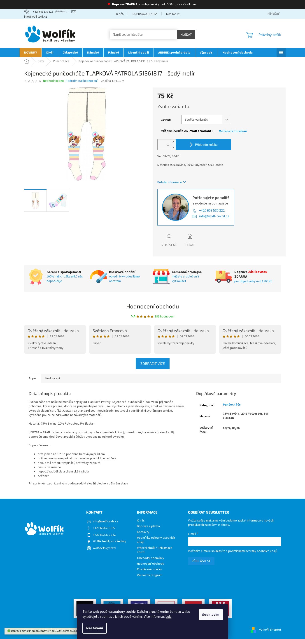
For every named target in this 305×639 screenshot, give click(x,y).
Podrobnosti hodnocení (82, 81)
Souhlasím (210, 614)
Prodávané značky (149, 569)
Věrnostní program (149, 575)
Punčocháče (232, 404)
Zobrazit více (152, 363)
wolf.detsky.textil (104, 548)
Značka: (112, 81)
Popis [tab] (32, 378)
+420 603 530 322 (212, 210)
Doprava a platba (145, 14)
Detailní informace (169, 182)
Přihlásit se (201, 561)
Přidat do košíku (206, 144)
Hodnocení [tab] (52, 378)
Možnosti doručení (233, 131)
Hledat (186, 34)
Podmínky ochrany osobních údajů (156, 540)
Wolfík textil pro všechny (109, 541)
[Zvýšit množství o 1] (173, 142)
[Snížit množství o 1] (173, 147)
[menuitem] (31, 52)
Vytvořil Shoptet (270, 629)
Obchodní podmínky (150, 558)
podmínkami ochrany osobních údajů (252, 551)
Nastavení (94, 628)
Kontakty (173, 14)
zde (169, 616)
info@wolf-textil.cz (214, 216)
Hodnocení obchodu (152, 306)
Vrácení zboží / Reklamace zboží (154, 550)
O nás (119, 14)
